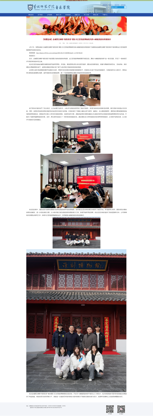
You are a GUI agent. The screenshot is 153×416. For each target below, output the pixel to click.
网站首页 (31, 14)
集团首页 (105, 5)
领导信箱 (123, 5)
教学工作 (58, 14)
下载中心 (104, 14)
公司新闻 (49, 14)
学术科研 (68, 14)
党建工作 (77, 14)
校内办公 (111, 5)
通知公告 (95, 14)
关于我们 (40, 14)
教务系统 (117, 5)
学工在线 (86, 14)
